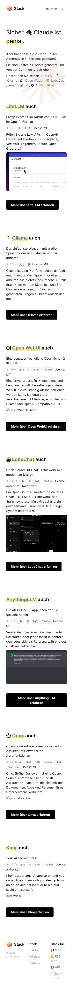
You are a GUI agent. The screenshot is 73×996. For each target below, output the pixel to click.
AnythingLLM (18, 85)
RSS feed (56, 958)
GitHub (59, 950)
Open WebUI (34, 80)
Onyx (40, 85)
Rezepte (34, 963)
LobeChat (58, 80)
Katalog (34, 956)
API (57, 967)
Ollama (12, 80)
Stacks (33, 950)
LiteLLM (47, 76)
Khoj (50, 85)
